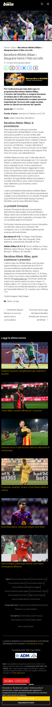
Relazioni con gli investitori (26, 609)
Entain (44, 605)
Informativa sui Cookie (20, 620)
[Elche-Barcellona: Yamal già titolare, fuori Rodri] (24, 524)
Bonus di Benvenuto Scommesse (26, 599)
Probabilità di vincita (34, 644)
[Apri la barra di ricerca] (42, 4)
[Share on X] (12, 68)
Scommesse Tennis (38, 591)
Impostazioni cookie (26, 703)
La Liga (16, 301)
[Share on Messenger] (24, 68)
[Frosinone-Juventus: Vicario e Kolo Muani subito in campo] (24, 484)
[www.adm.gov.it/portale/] (26, 658)
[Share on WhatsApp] (6, 68)
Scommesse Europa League (17, 591)
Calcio (13, 47)
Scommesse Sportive (21, 579)
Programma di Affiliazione (29, 605)
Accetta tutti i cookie (26, 698)
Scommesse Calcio (16, 583)
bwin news (22, 626)
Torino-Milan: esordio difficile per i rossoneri (21, 410)
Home (6, 47)
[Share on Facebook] (18, 68)
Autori (31, 626)
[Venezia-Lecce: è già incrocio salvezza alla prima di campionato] (24, 444)
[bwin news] (9, 4)
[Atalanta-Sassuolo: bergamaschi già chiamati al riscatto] (24, 368)
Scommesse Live (39, 579)
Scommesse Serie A (35, 583)
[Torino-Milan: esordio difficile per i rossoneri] (24, 408)
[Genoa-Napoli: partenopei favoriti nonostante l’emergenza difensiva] (24, 561)
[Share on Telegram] (29, 68)
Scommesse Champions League (26, 587)
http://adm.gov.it (19, 673)
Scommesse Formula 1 (18, 595)
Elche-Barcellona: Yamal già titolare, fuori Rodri (23, 527)
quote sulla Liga (20, 279)
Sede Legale (36, 620)
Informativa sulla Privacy (31, 616)
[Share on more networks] (35, 68)
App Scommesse (36, 595)
